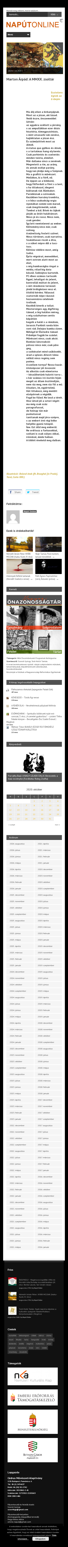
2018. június (43, 1061)
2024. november (17, 978)
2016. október (44, 1189)
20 (18, 814)
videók (44, 1348)
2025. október (16, 907)
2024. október (16, 984)
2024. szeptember (18, 991)
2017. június (43, 1138)
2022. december (17, 1125)
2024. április (15, 1023)
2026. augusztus (17, 843)
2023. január (15, 1119)
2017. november (45, 1106)
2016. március (44, 1234)
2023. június (15, 1087)
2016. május (43, 1221)
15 (34, 810)
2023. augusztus (17, 1074)
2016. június (43, 1215)
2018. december (45, 1023)
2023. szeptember (18, 1068)
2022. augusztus (17, 1151)
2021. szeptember (18, 1221)
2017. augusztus (45, 1125)
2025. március (16, 952)
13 (18, 810)
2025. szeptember (18, 914)
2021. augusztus (17, 1228)
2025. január (15, 965)
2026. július (15, 850)
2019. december (45, 946)
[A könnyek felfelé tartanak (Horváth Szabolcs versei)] (19, 573)
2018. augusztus (45, 1048)
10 (50, 805)
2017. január (43, 1170)
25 (58, 814)
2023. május (15, 1093)
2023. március (16, 1106)
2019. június (43, 984)
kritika (50, 1339)
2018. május (43, 1068)
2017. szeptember (46, 1119)
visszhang (13, 1352)
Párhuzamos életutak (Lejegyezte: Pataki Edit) (32, 689)
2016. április (43, 1228)
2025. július (15, 927)
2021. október (16, 1215)
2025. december (17, 895)
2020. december (45, 869)
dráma (49, 1335)
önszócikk (23, 1352)
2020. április (43, 920)
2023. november (17, 1055)
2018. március (44, 1080)
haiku (26, 1339)
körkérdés (12, 1344)
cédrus (41, 1335)
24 (50, 814)
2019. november (45, 952)
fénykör (18, 1339)
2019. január (43, 1016)
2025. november (17, 901)
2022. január (15, 1196)
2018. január (43, 1093)
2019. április (43, 997)
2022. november (17, 1132)
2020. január (43, 940)
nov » (57, 824)
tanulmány (22, 1348)
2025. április (15, 946)
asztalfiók (12, 1335)
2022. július (15, 1157)
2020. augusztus (45, 895)
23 (42, 814)
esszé (11, 1339)
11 (58, 805)
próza (49, 1344)
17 (50, 810)
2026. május (15, 863)
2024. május (15, 1016)
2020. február (44, 933)
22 (34, 814)
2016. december (45, 1176)
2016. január (43, 1247)
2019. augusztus (45, 972)
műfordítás (40, 1344)
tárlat (31, 1348)
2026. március (16, 875)
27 (18, 819)
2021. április (43, 843)
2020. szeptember (46, 888)
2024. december (17, 972)
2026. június (15, 856)
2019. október (44, 959)
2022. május (15, 1170)
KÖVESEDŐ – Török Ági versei (25, 697)
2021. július (15, 1234)
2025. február (16, 959)
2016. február (44, 1240)
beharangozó (24, 1335)
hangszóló (35, 1339)
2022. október (16, 1138)
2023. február (16, 1112)
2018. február (44, 1087)
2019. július (43, 978)
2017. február (44, 1164)
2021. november (17, 1208)
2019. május (43, 991)
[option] (35, 766)
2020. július (43, 901)
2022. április (15, 1176)
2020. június (43, 907)
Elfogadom (40, 1538)
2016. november (45, 1183)
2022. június (15, 1164)
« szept (12, 824)
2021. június (15, 1240)
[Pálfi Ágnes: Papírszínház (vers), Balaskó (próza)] (48, 573)
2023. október (16, 1061)
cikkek (34, 1335)
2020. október (44, 882)
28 (26, 819)
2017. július (43, 1132)
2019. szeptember (46, 965)
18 (58, 810)
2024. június (15, 1010)
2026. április (15, 869)
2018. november (45, 1029)
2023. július (15, 1080)
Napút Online (30, 511)
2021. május (15, 1247)
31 (50, 819)
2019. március (44, 1004)
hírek (44, 1339)
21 (26, 814)
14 (26, 810)
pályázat (12, 1348)
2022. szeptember (18, 1144)
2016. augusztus (45, 1202)
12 (10, 810)
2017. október (44, 1112)
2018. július (43, 1055)
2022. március (16, 1183)
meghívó (30, 1344)
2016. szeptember (46, 1196)
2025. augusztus (17, 920)
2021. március (44, 850)
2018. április (43, 1074)
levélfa (21, 1344)
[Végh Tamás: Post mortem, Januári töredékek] (48, 551)
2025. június (15, 933)
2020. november (45, 875)
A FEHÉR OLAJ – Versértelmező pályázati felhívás (33, 705)
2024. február (16, 1036)
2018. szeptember (46, 1042)
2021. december (17, 1202)
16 (42, 810)
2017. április (43, 1151)
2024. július (15, 1004)
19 (10, 814)
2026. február (16, 882)
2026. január (15, 888)
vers (37, 1348)
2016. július (43, 1208)
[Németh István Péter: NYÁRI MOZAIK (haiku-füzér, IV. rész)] (19, 551)
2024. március (16, 1029)
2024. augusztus (17, 997)
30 (42, 819)
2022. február (16, 1189)
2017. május (43, 1144)
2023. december (17, 1048)
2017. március (44, 1157)
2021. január (43, 863)
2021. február (44, 856)
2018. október (44, 1036)
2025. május (15, 940)
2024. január (15, 1042)
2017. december (45, 1100)
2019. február (44, 1010)
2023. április (15, 1100)
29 (34, 819)
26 (10, 819)
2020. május (43, 914)
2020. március (44, 927)
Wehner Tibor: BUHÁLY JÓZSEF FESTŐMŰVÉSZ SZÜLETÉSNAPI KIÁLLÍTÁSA (32, 728)
